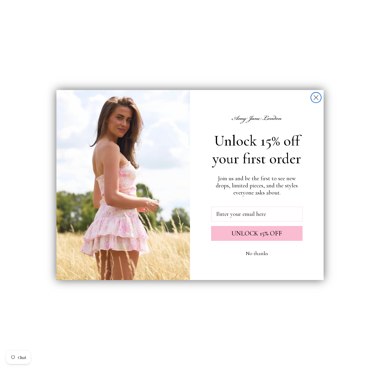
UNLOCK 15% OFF (257, 233)
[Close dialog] (316, 97)
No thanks (257, 253)
